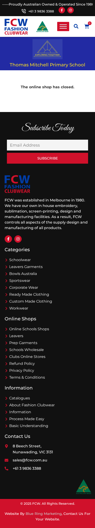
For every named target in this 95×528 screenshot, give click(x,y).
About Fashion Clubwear (32, 405)
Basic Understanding (28, 426)
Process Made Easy (26, 419)
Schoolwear (20, 260)
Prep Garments (23, 343)
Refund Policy (22, 363)
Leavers (16, 336)
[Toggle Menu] (63, 26)
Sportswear (19, 280)
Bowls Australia (23, 273)
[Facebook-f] (62, 10)
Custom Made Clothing (30, 301)
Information (20, 412)
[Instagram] (70, 10)
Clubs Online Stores (27, 356)
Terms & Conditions (27, 377)
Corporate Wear (23, 287)
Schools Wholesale (26, 350)
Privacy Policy (21, 370)
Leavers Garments (26, 267)
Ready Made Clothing (29, 294)
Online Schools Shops (29, 329)
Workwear (18, 308)
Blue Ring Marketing (44, 513)
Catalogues (19, 398)
